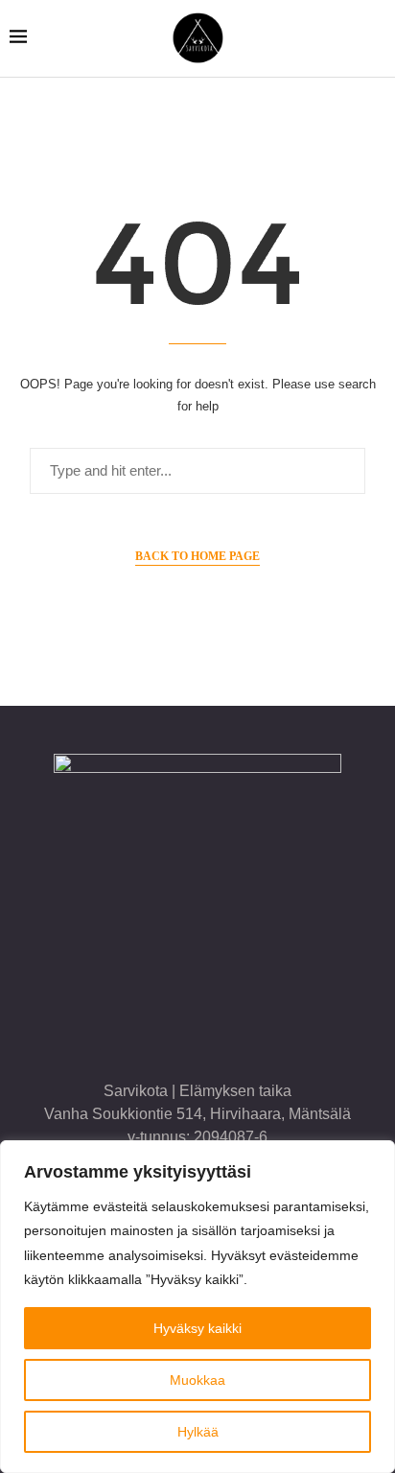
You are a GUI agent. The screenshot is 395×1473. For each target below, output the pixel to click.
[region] (197, 1306)
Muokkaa (197, 1380)
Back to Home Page (197, 556)
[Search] (375, 38)
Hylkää (198, 1431)
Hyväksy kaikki (197, 1328)
